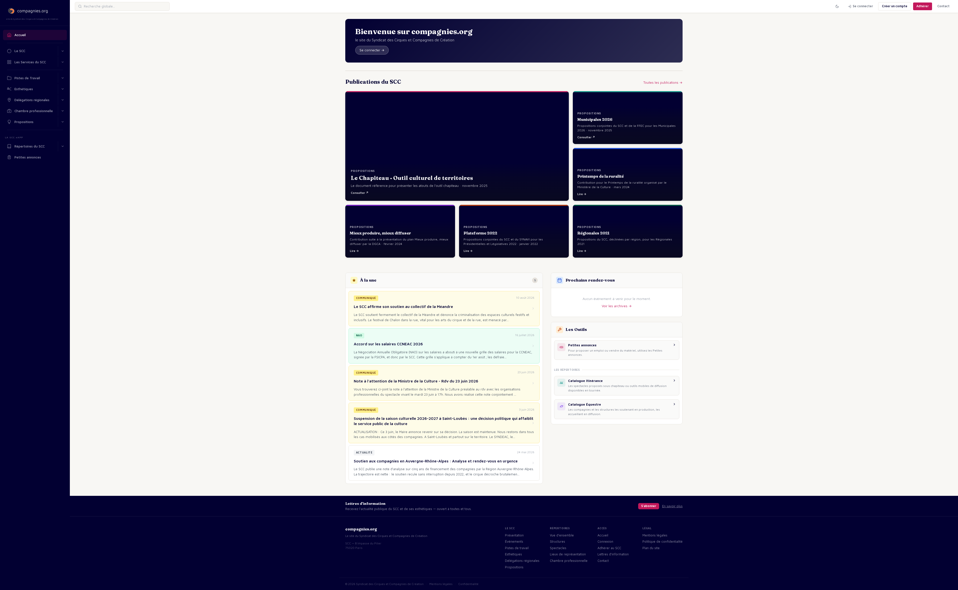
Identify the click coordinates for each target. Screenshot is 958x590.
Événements (514, 541)
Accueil (20, 35)
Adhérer (922, 6)
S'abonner (648, 506)
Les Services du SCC (30, 62)
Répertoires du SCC (29, 146)
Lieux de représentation (568, 554)
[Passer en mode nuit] (837, 6)
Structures (557, 541)
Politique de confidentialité (662, 541)
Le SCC (19, 51)
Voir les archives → (617, 306)
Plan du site (651, 548)
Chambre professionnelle (33, 111)
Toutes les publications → (663, 82)
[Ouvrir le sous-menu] (62, 51)
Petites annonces (27, 157)
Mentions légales (654, 535)
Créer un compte (894, 6)
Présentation (514, 535)
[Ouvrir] (62, 62)
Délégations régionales (31, 100)
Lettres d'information (613, 554)
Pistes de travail (517, 548)
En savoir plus (672, 506)
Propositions (23, 122)
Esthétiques (23, 89)
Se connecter (863, 6)
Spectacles (558, 548)
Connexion (605, 541)
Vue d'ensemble (562, 535)
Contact (943, 6)
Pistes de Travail (27, 78)
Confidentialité (468, 584)
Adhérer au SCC (609, 548)
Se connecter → (371, 50)
